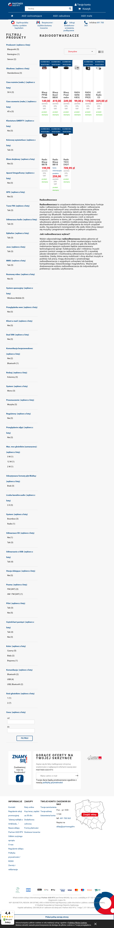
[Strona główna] (15, 4)
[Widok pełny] (102, 51)
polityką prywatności (53, 782)
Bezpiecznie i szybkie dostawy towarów (45, 25)
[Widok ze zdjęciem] (99, 51)
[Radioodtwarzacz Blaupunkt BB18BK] (55, 145)
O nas (10, 844)
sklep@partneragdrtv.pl (66, 826)
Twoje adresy (46, 811)
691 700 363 (65, 818)
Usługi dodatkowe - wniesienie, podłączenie (69, 26)
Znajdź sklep (89, 814)
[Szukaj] (70, 8)
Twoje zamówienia (48, 807)
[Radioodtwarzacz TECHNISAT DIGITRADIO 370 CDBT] (66, 145)
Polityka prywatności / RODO (14, 857)
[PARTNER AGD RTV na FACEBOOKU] (19, 779)
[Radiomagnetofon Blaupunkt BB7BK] (44, 145)
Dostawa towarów (32, 832)
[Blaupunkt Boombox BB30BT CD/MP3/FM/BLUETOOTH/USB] (55, 78)
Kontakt (11, 807)
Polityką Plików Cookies (77, 923)
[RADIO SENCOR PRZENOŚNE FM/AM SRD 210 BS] (88, 78)
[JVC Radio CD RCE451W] (98, 78)
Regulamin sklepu (15, 849)
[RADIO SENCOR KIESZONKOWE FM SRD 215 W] (77, 78)
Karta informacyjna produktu (57, 170)
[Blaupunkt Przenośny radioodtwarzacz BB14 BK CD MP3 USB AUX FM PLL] (66, 78)
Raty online (29, 807)
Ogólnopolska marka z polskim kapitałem (20, 25)
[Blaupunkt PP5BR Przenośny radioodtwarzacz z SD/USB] (44, 78)
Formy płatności (31, 828)
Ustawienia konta (47, 815)
